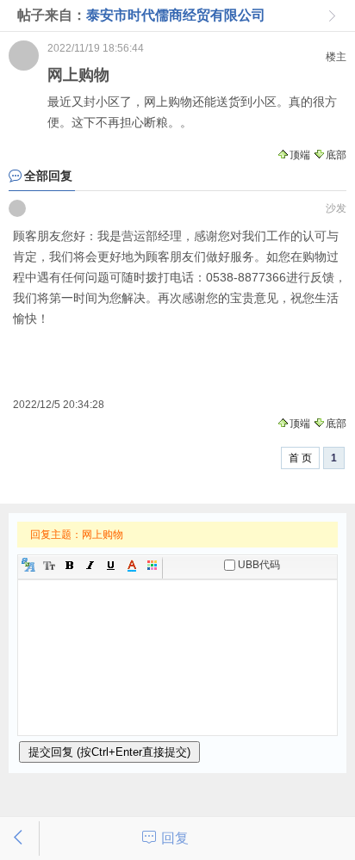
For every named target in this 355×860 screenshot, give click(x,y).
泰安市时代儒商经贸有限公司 (175, 15)
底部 (336, 155)
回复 (175, 838)
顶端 (300, 155)
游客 (17, 208)
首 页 (300, 458)
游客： (24, 55)
